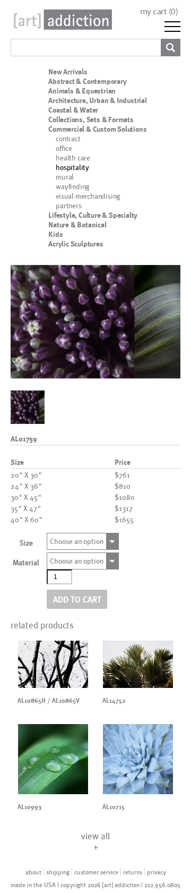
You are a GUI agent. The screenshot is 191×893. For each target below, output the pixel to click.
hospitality (72, 167)
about (33, 871)
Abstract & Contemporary (87, 81)
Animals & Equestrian (82, 91)
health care (73, 157)
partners (68, 205)
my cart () (159, 11)
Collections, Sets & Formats (91, 119)
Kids (55, 234)
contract (68, 138)
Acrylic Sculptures (75, 244)
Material (26, 562)
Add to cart (77, 599)
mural (65, 176)
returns (132, 871)
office (64, 147)
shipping (58, 871)
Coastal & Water (73, 110)
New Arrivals (68, 71)
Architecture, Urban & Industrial (97, 100)
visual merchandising (88, 195)
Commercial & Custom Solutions (97, 129)
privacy (156, 871)
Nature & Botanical (77, 224)
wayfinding (72, 186)
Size (26, 542)
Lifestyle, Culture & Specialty (92, 215)
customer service (96, 871)
